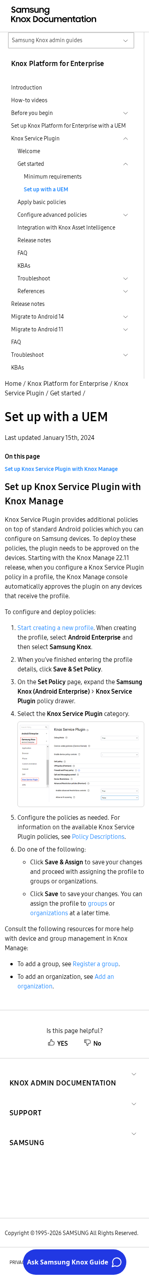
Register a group (95, 963)
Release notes (34, 240)
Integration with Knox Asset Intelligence (66, 227)
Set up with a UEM (46, 189)
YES (62, 1043)
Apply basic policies (41, 202)
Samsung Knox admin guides (47, 40)
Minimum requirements (52, 177)
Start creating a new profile (55, 627)
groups (97, 903)
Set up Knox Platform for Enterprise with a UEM (68, 126)
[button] (63, 1073)
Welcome (28, 151)
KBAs (23, 266)
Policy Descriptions (98, 836)
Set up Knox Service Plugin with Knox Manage (61, 469)
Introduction (26, 87)
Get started (65, 393)
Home (13, 383)
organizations (49, 912)
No (97, 1043)
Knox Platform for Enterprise (67, 383)
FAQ (22, 253)
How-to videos (29, 100)
